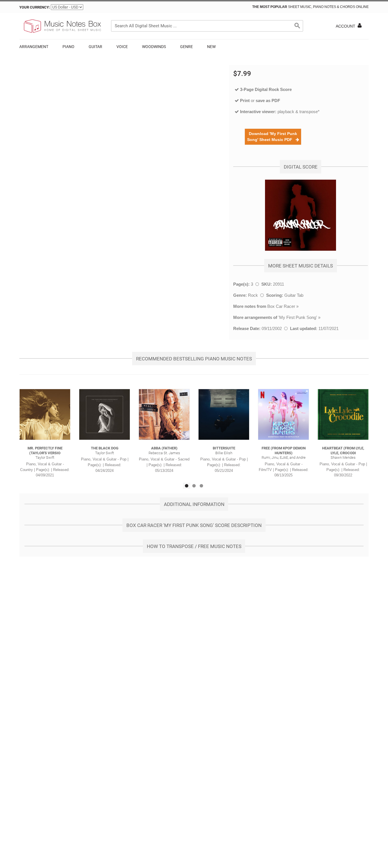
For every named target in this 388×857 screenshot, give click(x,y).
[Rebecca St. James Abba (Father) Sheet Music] (164, 414)
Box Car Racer (281, 306)
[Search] (297, 26)
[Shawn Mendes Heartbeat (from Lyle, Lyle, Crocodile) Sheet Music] (343, 414)
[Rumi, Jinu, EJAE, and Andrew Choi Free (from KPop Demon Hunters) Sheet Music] (283, 414)
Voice (122, 46)
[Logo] (62, 26)
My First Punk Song (297, 317)
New (211, 46)
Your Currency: (34, 7)
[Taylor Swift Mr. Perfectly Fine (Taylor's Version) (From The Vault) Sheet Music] (45, 414)
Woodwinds (154, 46)
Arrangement (33, 46)
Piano (68, 46)
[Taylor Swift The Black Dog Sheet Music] (104, 414)
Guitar (95, 46)
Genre (186, 46)
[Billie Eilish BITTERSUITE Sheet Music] (224, 414)
